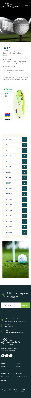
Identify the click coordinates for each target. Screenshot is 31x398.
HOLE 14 (9, 210)
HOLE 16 (9, 221)
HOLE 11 (9, 194)
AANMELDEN (25, 305)
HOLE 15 (9, 216)
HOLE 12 (9, 199)
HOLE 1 (8, 139)
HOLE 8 (8, 177)
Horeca (18, 370)
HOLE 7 (8, 172)
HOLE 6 (8, 166)
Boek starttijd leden (21, 377)
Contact (3, 380)
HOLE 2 (8, 145)
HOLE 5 (8, 161)
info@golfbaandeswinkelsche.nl (14, 332)
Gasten (18, 366)
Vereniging (4, 370)
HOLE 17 (9, 226)
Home (3, 363)
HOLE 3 (8, 150)
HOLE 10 (9, 188)
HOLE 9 (8, 183)
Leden (3, 366)
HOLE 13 (9, 205)
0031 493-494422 (9, 326)
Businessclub (5, 373)
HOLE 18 (9, 232)
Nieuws (18, 363)
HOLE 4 (8, 156)
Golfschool (19, 373)
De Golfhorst (5, 377)
